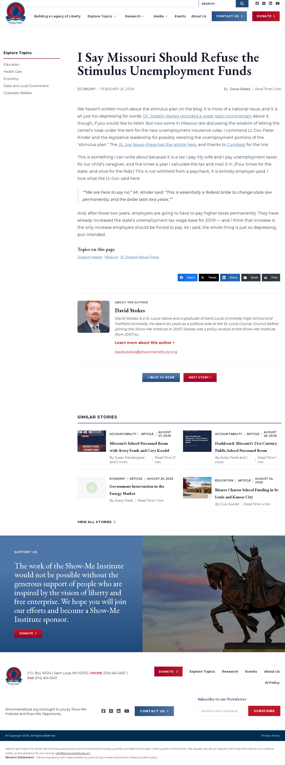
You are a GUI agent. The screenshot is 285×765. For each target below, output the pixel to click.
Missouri (111, 257)
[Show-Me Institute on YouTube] (278, 3)
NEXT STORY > (200, 377)
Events (180, 16)
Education (11, 65)
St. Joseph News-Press (139, 257)
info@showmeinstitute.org (72, 753)
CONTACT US (152, 711)
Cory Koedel (229, 504)
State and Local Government (26, 86)
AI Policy (272, 682)
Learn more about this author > (145, 343)
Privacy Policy (270, 735)
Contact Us (227, 16)
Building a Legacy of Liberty (57, 16)
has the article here (157, 144)
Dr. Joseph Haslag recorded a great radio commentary (197, 116)
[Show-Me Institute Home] (15, 13)
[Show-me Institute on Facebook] (257, 3)
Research (133, 16)
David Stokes (240, 89)
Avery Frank (229, 458)
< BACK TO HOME (161, 377)
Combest (236, 144)
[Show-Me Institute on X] (263, 3)
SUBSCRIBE (264, 711)
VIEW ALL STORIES (94, 522)
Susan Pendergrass (130, 458)
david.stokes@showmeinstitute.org (146, 352)
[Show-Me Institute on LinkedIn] (270, 3)
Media (159, 16)
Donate (264, 16)
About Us (198, 16)
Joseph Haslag (89, 257)
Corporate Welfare (18, 93)
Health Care (13, 72)
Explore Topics (100, 16)
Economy (11, 79)
